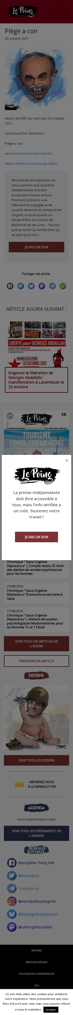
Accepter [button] (51, 1009)
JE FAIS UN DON (36, 537)
